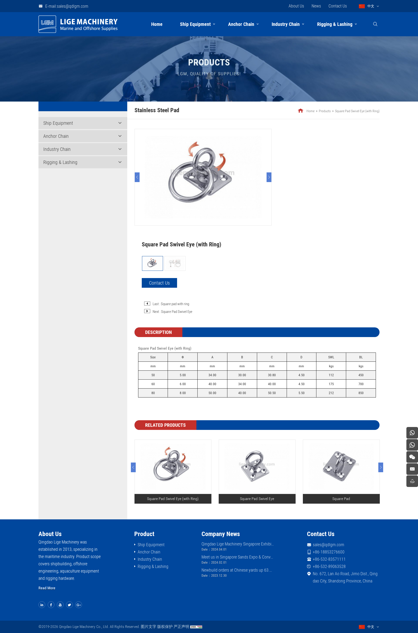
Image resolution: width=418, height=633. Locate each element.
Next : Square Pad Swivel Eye (172, 311)
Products (325, 111)
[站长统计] (196, 626)
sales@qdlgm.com (328, 544)
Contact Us (337, 5)
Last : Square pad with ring (171, 304)
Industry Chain (286, 24)
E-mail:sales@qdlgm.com (66, 6)
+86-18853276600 (328, 551)
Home (157, 24)
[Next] (269, 177)
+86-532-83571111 (329, 559)
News (316, 5)
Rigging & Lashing (334, 24)
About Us (296, 5)
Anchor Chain (241, 24)
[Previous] (137, 177)
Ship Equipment (195, 24)
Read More (46, 588)
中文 (370, 6)
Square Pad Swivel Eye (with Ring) (357, 111)
